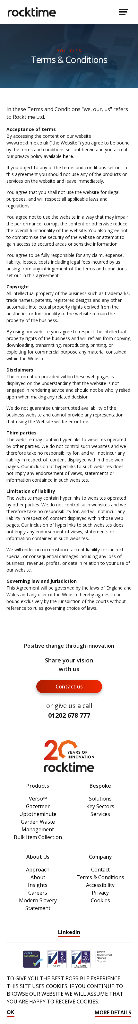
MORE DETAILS (113, 1012)
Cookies (100, 900)
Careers (37, 892)
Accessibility (100, 884)
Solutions (100, 798)
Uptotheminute (37, 814)
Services (100, 814)
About (37, 877)
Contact (100, 869)
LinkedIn (69, 932)
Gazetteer (38, 806)
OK (10, 1012)
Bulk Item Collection (38, 837)
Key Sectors (100, 806)
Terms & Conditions (100, 877)
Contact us (69, 686)
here (68, 156)
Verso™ (38, 798)
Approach (37, 869)
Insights (37, 884)
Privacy (100, 892)
